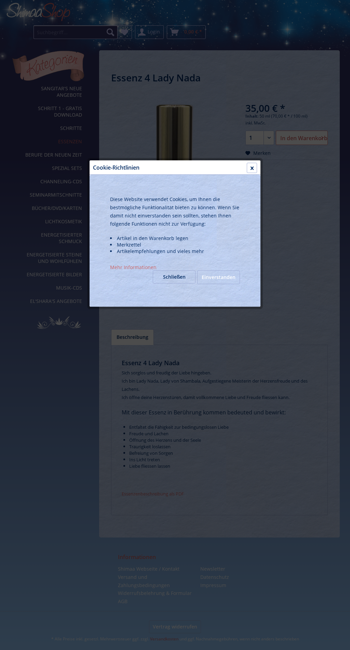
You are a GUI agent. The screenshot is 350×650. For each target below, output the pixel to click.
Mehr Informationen (133, 267)
